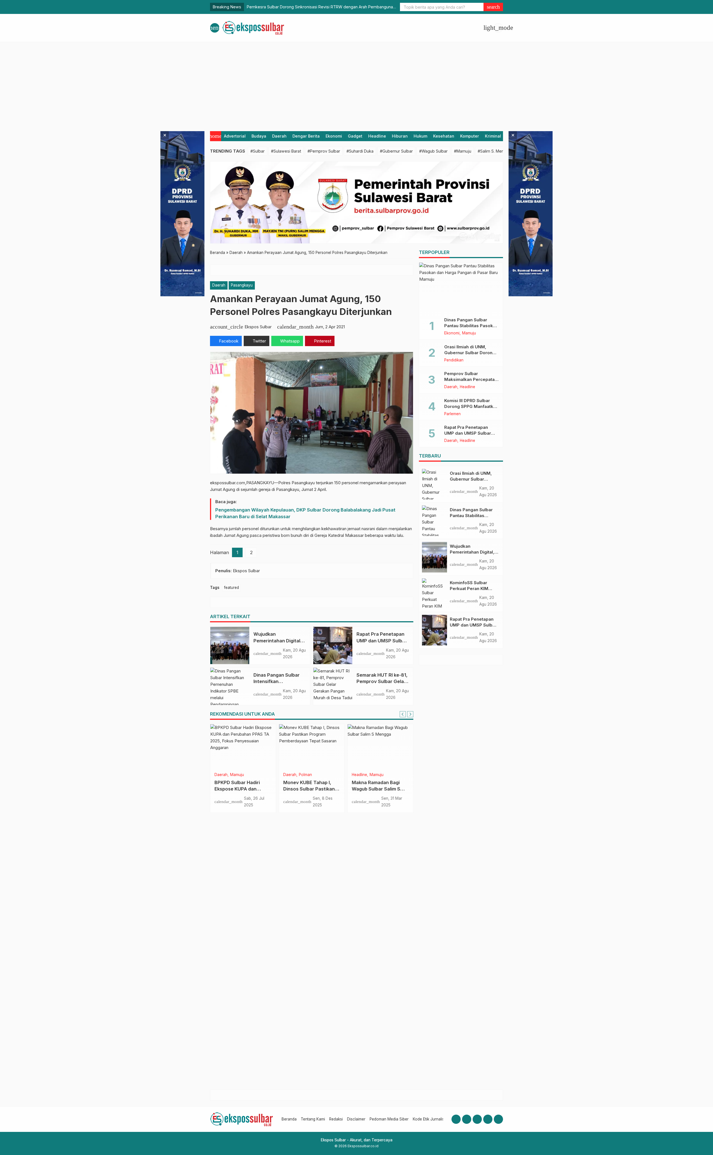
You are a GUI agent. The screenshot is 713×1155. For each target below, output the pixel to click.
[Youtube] (477, 1119)
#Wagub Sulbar (433, 151)
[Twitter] (487, 1119)
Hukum (420, 136)
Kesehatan (443, 136)
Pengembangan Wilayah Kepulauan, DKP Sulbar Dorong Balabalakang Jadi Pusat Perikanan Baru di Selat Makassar (305, 513)
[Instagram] (466, 1119)
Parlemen (240, 775)
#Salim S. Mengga (494, 151)
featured (231, 587)
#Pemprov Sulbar (323, 151)
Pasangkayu (242, 285)
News (288, 775)
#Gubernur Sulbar (396, 151)
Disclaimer (356, 1119)
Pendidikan (453, 360)
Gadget (355, 136)
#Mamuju (462, 151)
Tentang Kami (313, 1119)
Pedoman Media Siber (389, 1119)
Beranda (289, 1119)
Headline (377, 136)
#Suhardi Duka (359, 151)
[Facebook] (456, 1119)
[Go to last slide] (403, 714)
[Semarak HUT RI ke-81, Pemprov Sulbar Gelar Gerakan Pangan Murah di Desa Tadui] (332, 686)
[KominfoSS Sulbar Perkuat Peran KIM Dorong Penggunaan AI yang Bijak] (434, 593)
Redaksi (336, 1119)
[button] (493, 7)
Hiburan (400, 136)
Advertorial (235, 136)
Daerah (279, 136)
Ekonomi (334, 136)
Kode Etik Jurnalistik (430, 1119)
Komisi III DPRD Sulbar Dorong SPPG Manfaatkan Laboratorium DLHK (471, 406)
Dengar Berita (306, 136)
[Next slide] (410, 714)
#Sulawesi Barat (286, 151)
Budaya (258, 136)
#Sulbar (257, 151)
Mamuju (469, 333)
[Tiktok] (498, 1119)
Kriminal (493, 136)
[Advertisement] (356, 84)
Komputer (469, 136)
